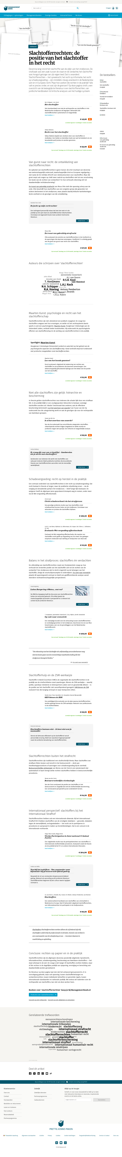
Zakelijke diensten (40, 1092)
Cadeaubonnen (39, 1100)
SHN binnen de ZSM (81, 687)
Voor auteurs (8, 1111)
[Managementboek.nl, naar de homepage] (12, 10)
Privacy (50, 1135)
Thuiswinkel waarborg (11, 1135)
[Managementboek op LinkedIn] (56, 1142)
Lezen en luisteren (10, 1107)
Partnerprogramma (10, 1118)
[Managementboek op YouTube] (61, 1142)
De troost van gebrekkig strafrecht (41, 187)
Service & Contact (104, 1135)
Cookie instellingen (69, 1135)
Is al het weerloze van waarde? (59, 408)
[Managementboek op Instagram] (65, 1142)
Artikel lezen (81, 220)
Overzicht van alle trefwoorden (38, 1000)
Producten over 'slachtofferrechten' (42, 994)
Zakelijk (37, 1089)
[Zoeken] (77, 8)
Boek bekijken (49, 115)
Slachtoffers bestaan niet (108, 108)
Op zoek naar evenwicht (81, 573)
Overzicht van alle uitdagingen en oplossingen (61, 1000)
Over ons (7, 1092)
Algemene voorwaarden (28, 1135)
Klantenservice (9, 1089)
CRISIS (102, 131)
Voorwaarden (8, 1100)
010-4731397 (114, 15)
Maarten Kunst (59, 326)
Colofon (41, 1135)
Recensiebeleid (9, 1114)
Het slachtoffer (104, 85)
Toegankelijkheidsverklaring (87, 1135)
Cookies (58, 1135)
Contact (6, 1096)
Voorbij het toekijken (106, 96)
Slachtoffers (36, 930)
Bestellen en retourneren (12, 1103)
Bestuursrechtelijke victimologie (40, 768)
